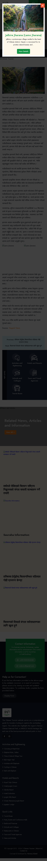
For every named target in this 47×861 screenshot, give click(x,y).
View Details (23, 51)
